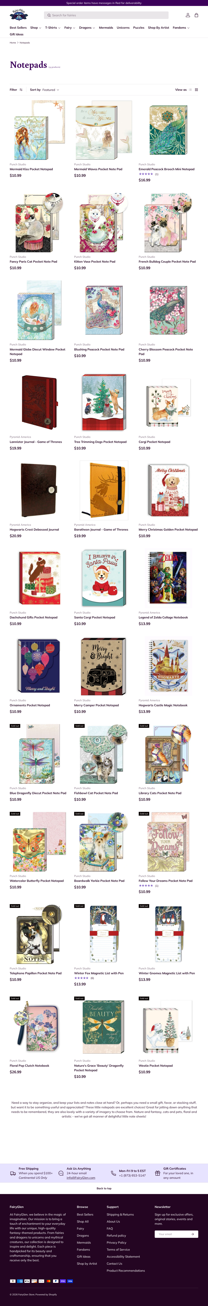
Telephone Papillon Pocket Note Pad (36, 973)
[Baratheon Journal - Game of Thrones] (104, 490)
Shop (34, 27)
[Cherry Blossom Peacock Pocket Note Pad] (168, 310)
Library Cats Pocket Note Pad (160, 793)
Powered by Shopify (46, 1294)
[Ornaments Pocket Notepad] (39, 666)
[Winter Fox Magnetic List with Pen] (104, 934)
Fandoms (179, 27)
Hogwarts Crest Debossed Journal (34, 529)
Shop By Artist (158, 27)
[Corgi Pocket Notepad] (168, 402)
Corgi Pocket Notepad (154, 442)
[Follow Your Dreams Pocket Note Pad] (168, 841)
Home (13, 42)
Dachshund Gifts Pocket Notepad (33, 617)
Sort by (35, 90)
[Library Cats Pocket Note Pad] (168, 754)
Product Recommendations (126, 1270)
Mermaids (106, 27)
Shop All (83, 1221)
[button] (196, 15)
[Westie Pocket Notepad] (168, 1026)
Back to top (104, 1188)
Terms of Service (118, 1249)
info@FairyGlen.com (81, 1178)
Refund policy (116, 1235)
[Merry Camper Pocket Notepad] (104, 666)
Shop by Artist (87, 1263)
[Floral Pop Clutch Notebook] (39, 1026)
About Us (113, 1221)
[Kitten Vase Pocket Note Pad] (104, 222)
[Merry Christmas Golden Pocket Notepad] (168, 490)
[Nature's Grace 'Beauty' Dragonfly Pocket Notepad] (104, 1026)
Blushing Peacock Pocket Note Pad (99, 349)
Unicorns (123, 27)
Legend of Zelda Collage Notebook (163, 617)
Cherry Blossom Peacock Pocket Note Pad (166, 351)
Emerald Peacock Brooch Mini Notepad (166, 169)
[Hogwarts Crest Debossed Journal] (39, 490)
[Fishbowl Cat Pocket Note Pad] (104, 754)
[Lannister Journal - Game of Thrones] (39, 402)
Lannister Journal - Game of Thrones (36, 442)
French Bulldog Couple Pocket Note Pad (167, 261)
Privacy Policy (116, 1242)
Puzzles (138, 27)
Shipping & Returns (120, 1214)
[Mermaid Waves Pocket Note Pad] (104, 130)
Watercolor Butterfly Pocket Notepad (37, 881)
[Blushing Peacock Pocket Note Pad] (104, 310)
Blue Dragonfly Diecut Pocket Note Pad (38, 793)
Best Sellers (18, 27)
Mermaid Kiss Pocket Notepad (31, 169)
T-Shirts (51, 27)
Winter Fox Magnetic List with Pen (99, 973)
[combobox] (106, 15)
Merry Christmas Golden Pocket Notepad (168, 529)
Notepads (25, 42)
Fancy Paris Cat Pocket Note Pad (33, 261)
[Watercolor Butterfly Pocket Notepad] (39, 841)
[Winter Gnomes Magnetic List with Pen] (168, 934)
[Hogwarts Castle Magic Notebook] (168, 666)
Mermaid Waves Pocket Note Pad (98, 169)
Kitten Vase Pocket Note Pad (94, 261)
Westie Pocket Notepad (156, 1065)
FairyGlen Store (26, 1294)
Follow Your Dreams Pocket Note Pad (165, 881)
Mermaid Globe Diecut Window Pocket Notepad (37, 351)
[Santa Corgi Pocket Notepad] (104, 578)
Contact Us (114, 1263)
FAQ (110, 1228)
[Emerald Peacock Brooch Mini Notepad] (168, 130)
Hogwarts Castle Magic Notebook (163, 705)
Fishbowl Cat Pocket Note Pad (96, 793)
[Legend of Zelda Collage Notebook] (168, 578)
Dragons (85, 27)
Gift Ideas (16, 34)
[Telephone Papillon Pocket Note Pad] (39, 934)
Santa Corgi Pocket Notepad (94, 617)
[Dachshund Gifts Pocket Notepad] (39, 578)
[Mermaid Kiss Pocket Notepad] (39, 130)
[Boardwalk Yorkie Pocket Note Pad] (104, 841)
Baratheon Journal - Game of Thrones (101, 529)
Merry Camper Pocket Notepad (96, 705)
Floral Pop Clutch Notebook (29, 1065)
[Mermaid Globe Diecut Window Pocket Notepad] (39, 310)
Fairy (68, 27)
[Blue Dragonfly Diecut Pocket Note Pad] (39, 754)
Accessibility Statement (123, 1256)
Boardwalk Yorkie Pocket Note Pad (99, 881)
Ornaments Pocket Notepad (30, 705)
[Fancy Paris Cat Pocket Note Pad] (39, 222)
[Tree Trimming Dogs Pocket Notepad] (104, 402)
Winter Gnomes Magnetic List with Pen (167, 973)
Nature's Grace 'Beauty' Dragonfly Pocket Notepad (99, 1068)
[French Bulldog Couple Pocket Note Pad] (168, 222)
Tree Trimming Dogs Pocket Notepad (100, 442)
